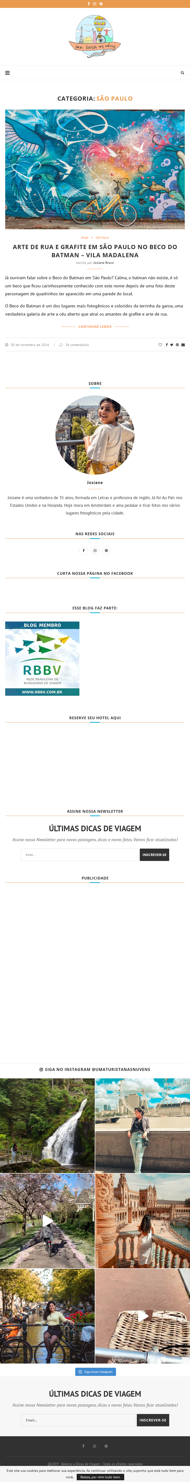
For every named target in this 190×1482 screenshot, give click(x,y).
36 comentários (77, 345)
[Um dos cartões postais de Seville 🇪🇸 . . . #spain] (142, 1221)
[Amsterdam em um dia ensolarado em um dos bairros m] (47, 1316)
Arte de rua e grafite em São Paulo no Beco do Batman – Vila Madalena (95, 251)
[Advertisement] (42, 964)
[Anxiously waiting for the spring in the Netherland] (47, 1221)
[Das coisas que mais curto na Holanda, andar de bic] (142, 1316)
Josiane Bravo (104, 262)
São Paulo (102, 238)
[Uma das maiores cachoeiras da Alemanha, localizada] (47, 1125)
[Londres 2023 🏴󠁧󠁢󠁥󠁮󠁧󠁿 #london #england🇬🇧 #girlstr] (142, 1125)
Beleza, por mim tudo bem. (100, 1477)
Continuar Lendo (95, 326)
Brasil (85, 238)
